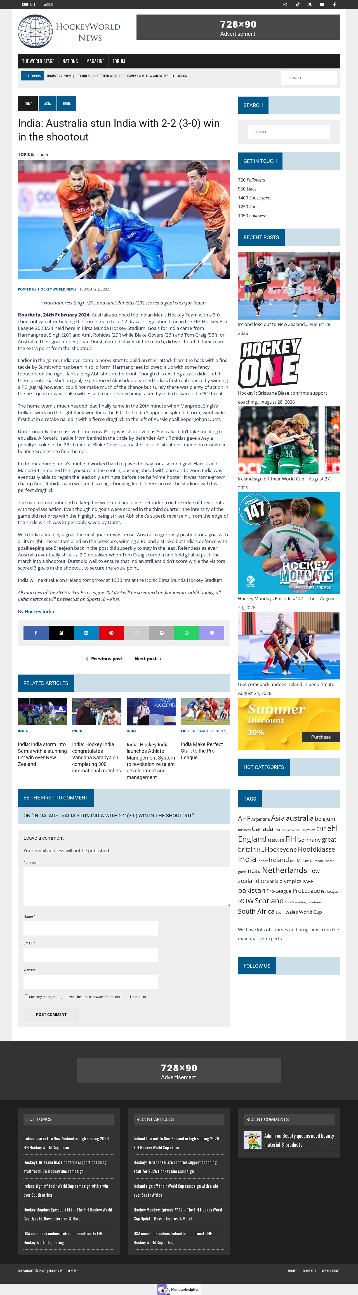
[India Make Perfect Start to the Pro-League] (205, 721)
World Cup (310, 911)
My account (331, 1270)
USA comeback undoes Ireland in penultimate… (288, 684)
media (319, 861)
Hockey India (39, 611)
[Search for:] (289, 132)
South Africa (256, 911)
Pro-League (279, 891)
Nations (70, 61)
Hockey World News (57, 289)
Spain (280, 912)
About (49, 4)
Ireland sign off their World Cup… (273, 479)
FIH (184, 731)
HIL (260, 850)
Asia (47, 103)
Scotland (269, 901)
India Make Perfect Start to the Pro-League (202, 750)
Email (28, 943)
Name (28, 916)
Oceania (269, 881)
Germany (309, 839)
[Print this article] (161, 633)
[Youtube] (322, 4)
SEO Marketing (296, 902)
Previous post (106, 659)
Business (244, 830)
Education (308, 830)
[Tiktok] (297, 4)
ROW (246, 900)
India (23, 731)
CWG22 (279, 830)
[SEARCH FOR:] (309, 78)
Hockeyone (281, 849)
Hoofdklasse (316, 849)
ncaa (254, 871)
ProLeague (198, 731)
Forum (119, 61)
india (43, 154)
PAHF (308, 881)
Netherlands (284, 870)
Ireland (279, 859)
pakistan (251, 890)
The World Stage (38, 61)
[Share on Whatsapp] (186, 633)
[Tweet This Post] (61, 633)
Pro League (330, 891)
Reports (218, 731)
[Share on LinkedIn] (86, 633)
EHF (321, 829)
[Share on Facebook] (36, 633)
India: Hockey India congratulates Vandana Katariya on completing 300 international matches (96, 757)
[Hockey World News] (69, 31)
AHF (244, 818)
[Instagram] (285, 4)
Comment (31, 863)
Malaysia (305, 860)
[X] (309, 4)
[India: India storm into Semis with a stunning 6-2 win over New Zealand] (42, 721)
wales (292, 912)
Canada (262, 828)
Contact (29, 4)
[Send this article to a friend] (136, 633)
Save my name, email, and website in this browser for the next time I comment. (88, 997)
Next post (146, 659)
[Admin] (253, 1144)
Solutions (314, 902)
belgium (325, 818)
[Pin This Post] (111, 633)
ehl (332, 828)
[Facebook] (334, 4)
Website (29, 970)
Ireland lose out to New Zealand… (273, 324)
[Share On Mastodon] (212, 633)
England (252, 839)
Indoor (263, 860)
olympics (290, 881)
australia (300, 818)
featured (276, 840)
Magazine (95, 61)
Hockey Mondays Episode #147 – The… (279, 599)
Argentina (260, 819)
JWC (293, 861)
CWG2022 (293, 830)
